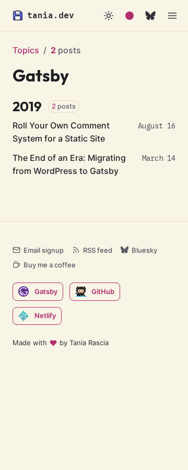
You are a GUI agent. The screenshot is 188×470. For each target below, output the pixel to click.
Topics (26, 50)
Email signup (44, 250)
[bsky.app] (150, 16)
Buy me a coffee (50, 265)
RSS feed (97, 250)
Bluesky (144, 250)
